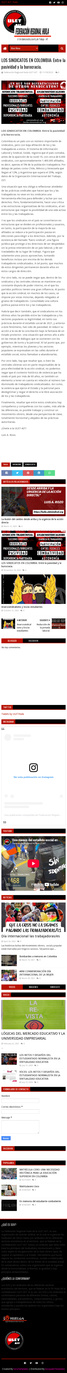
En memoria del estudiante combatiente (40, 1201)
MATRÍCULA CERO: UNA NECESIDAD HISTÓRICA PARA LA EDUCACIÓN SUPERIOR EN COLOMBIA (39, 1173)
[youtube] (58, 2)
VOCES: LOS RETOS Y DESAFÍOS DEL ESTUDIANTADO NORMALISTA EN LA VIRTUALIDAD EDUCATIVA (39, 1075)
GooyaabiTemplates (55, 1369)
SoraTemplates (20, 1369)
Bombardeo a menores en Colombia (38, 956)
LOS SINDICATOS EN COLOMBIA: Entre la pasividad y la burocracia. (31, 565)
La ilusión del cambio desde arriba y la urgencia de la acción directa (32, 521)
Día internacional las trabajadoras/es (30, 936)
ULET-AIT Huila (9, 2)
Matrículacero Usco (29, 1186)
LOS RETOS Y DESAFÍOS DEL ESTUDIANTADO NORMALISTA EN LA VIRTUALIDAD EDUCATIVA (39, 1058)
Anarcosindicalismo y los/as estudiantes (21, 606)
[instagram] (62, 2)
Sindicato (30, 464)
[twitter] (54, 2)
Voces (6, 994)
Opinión (17, 464)
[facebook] (50, 2)
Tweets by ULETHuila (12, 714)
